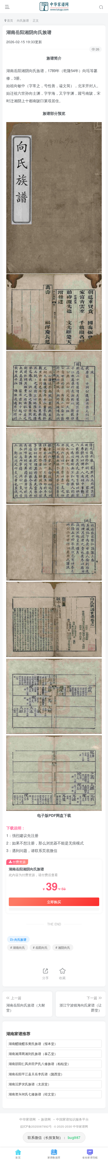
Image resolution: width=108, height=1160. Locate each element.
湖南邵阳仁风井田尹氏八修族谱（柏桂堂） (40, 1063)
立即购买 (54, 901)
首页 (9, 20)
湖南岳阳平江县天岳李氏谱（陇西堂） (36, 1074)
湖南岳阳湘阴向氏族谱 (28, 32)
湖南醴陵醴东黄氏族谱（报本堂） (33, 1043)
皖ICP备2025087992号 (36, 1126)
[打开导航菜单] (7, 6)
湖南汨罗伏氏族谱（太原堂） (30, 1084)
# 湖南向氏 (17, 947)
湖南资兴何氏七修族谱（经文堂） (33, 1094)
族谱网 (46, 1119)
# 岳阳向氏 (40, 947)
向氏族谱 (23, 20)
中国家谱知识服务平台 (72, 1119)
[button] (101, 6)
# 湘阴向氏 (63, 947)
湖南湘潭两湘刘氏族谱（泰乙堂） (33, 1053)
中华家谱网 (27, 1119)
